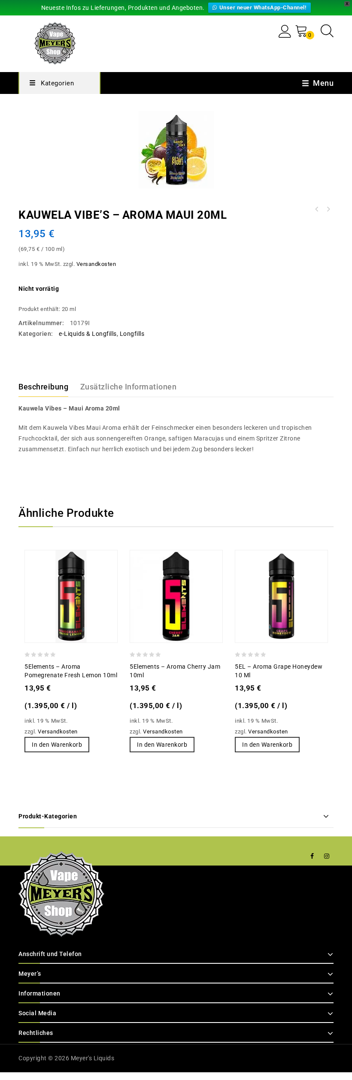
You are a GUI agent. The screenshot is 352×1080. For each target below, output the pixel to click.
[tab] (48, 387)
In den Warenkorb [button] (57, 744)
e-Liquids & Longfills (88, 333)
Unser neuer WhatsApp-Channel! (263, 7)
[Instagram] (327, 856)
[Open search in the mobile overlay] (327, 30)
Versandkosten (96, 264)
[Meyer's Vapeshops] (54, 42)
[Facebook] (312, 856)
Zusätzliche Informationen (128, 386)
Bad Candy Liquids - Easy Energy (328, 209)
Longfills (132, 333)
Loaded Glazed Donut (317, 209)
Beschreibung (43, 386)
